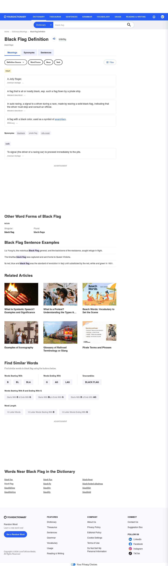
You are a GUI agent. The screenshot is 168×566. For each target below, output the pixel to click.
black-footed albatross (93, 483)
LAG (67, 382)
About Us (91, 521)
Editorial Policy (94, 532)
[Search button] (130, 25)
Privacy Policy (94, 527)
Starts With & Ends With (19, 397)
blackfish (87, 487)
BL (17, 382)
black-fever (88, 479)
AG (56, 382)
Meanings (12, 52)
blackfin (47, 487)
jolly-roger (45, 133)
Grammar (51, 537)
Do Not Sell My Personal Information (97, 550)
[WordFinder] (162, 16)
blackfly (47, 492)
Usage (50, 548)
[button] (154, 17)
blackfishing (10, 492)
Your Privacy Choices (87, 564)
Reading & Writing (55, 553)
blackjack (21, 133)
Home (6, 32)
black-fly (47, 483)
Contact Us (133, 521)
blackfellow (9, 487)
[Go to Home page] (15, 17)
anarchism (60, 119)
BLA (28, 382)
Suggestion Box (135, 527)
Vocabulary (52, 542)
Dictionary (41, 24)
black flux (47, 479)
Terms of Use (93, 542)
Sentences (46, 52)
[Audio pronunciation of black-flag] (54, 38)
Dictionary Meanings (19, 32)
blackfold (87, 492)
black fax (8, 479)
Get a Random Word (16, 534)
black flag (92, 382)
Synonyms (29, 52)
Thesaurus (52, 527)
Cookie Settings (94, 537)
